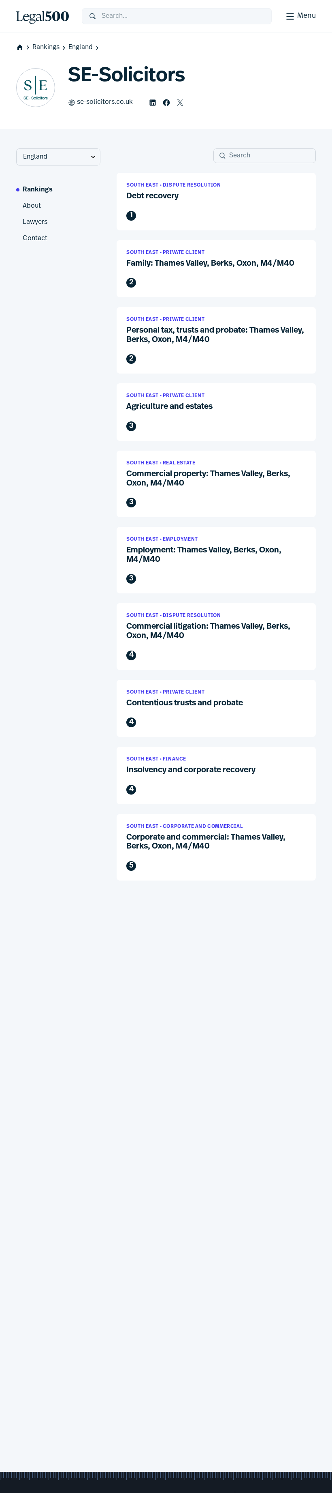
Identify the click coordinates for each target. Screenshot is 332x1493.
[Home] (42, 16)
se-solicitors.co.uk (105, 102)
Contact (35, 238)
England (80, 47)
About (32, 206)
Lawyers (35, 222)
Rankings (46, 47)
